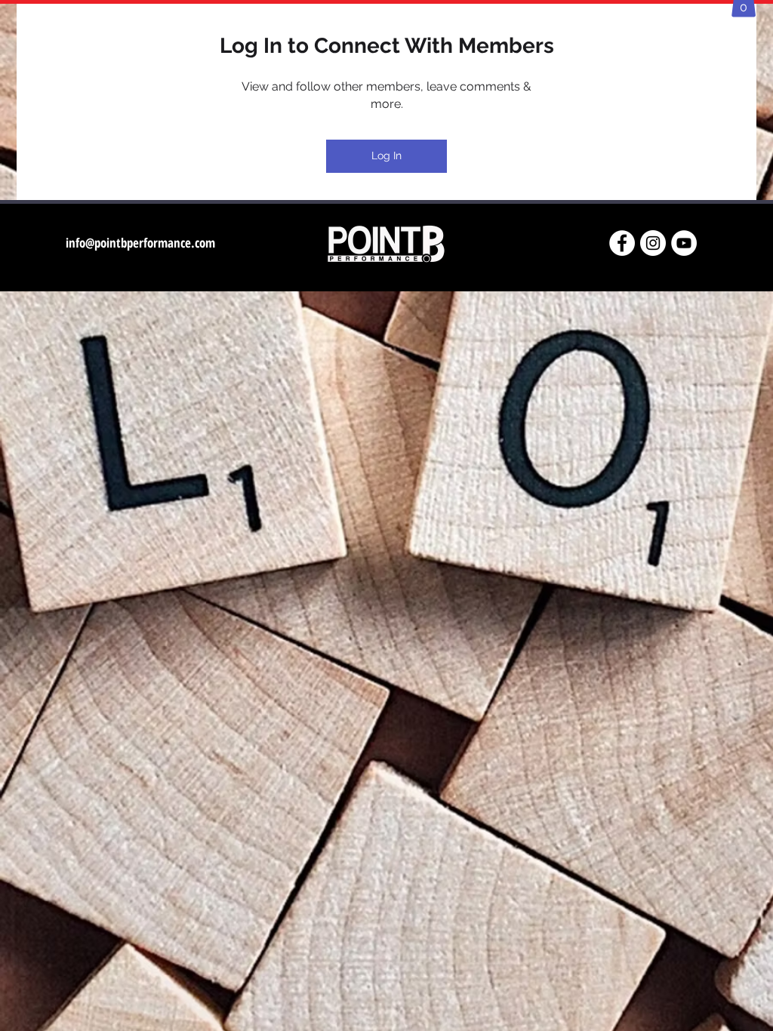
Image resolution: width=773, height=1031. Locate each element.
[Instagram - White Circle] (653, 243)
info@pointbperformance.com (140, 242)
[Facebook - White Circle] (622, 243)
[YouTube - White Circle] (684, 243)
